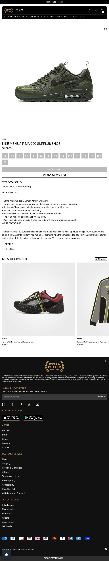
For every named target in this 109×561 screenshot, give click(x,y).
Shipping (6, 464)
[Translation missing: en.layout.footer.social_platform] (3, 404)
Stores (5, 435)
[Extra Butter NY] (8, 10)
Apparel (6, 518)
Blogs (5, 439)
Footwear (6, 514)
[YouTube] (37, 404)
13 (5, 162)
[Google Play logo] (33, 418)
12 (92, 156)
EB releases (8, 505)
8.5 (41, 156)
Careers (6, 443)
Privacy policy (8, 481)
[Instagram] (20, 404)
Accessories (8, 522)
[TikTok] (29, 404)
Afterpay (6, 472)
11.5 (84, 156)
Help (4, 459)
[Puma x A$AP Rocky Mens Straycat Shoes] (38, 306)
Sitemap (6, 448)
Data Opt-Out (8, 489)
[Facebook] (12, 404)
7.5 (26, 156)
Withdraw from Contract (13, 493)
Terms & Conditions (11, 476)
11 (77, 156)
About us (6, 431)
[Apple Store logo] (11, 418)
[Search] (90, 10)
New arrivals (8, 509)
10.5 (70, 156)
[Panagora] (105, 549)
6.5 (12, 156)
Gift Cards (7, 526)
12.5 (99, 156)
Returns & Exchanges (12, 468)
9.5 (55, 156)
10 (63, 156)
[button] (54, 558)
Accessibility (8, 485)
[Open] (6, 554)
